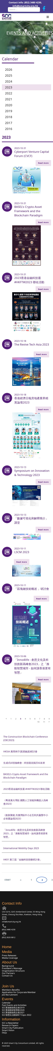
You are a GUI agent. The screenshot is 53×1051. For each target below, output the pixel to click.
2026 (8, 69)
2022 (8, 93)
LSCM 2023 (21, 552)
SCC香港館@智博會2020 (13, 1010)
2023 (8, 87)
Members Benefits (11, 989)
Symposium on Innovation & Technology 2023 (32, 473)
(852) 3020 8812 (8, 937)
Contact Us (7, 975)
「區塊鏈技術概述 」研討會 (31, 589)
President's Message (12, 968)
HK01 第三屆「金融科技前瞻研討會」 (22, 859)
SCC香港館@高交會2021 (13, 1012)
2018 (8, 117)
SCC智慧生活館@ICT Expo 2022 (16, 1015)
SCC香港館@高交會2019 (13, 1007)
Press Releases (9, 955)
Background (8, 965)
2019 (8, 111)
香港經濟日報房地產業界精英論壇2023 (31, 400)
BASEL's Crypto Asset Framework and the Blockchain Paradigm (28, 211)
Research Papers (10, 1025)
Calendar (6, 1002)
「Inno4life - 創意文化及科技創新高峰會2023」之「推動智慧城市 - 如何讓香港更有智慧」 (32, 666)
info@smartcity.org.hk (25, 5)
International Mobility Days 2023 (21, 848)
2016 (8, 129)
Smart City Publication (12, 1027)
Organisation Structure (13, 970)
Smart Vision (8, 1030)
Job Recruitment (10, 994)
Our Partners (8, 973)
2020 (8, 105)
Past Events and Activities (14, 1005)
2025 (8, 75)
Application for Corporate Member (19, 992)
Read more (43, 163)
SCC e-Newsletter (10, 1023)
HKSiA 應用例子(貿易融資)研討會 (20, 751)
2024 (8, 81)
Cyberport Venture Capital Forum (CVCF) (31, 154)
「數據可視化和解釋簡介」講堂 (31, 520)
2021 (8, 99)
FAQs (4, 1032)
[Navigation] (48, 17)
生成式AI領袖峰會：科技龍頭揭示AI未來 (24, 762)
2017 (8, 123)
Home (7, 947)
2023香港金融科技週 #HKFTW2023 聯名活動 (29, 280)
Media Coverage (10, 957)
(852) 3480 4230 (8, 929)
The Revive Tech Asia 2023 (31, 344)
